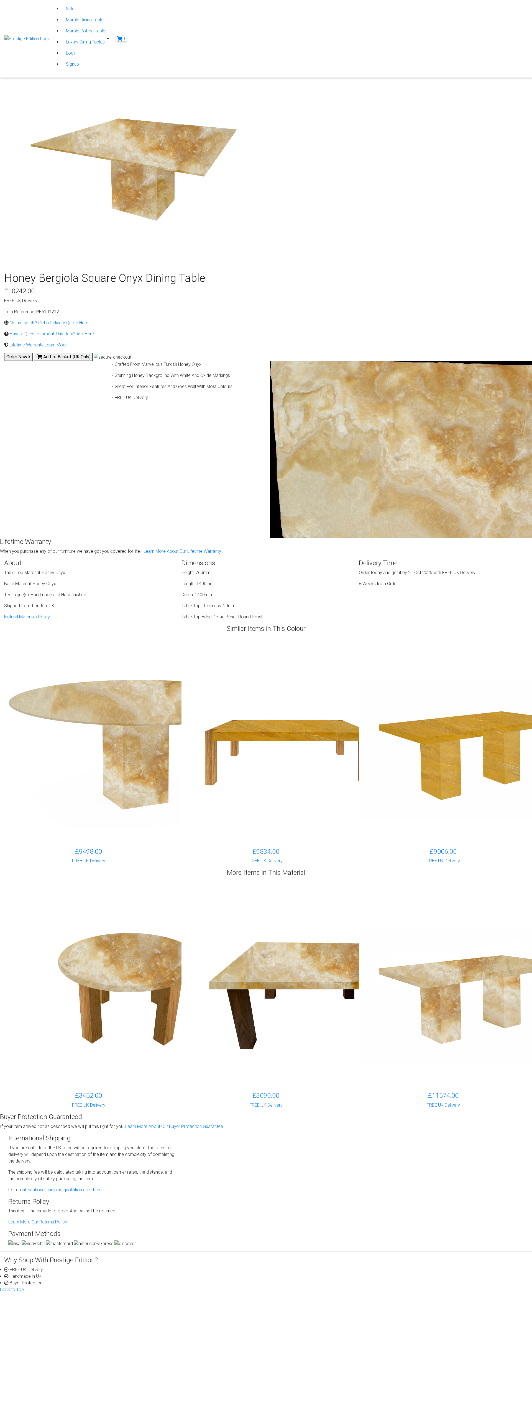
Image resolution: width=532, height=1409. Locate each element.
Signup (72, 64)
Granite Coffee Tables (169, 1308)
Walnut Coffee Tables (169, 1354)
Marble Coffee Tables (87, 31)
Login (71, 53)
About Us (24, 1308)
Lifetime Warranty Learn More (38, 345)
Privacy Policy (33, 1372)
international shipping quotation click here (61, 1189)
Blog (418, 1308)
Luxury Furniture (163, 1361)
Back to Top (12, 1289)
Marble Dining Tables (86, 19)
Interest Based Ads (38, 1385)
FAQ (285, 1328)
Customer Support (33, 1314)
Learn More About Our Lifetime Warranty (182, 551)
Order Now (17, 356)
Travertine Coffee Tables (172, 1334)
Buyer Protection (297, 1308)
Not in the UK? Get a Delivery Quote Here (48, 322)
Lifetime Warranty (298, 1314)
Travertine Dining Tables (171, 1341)
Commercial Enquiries (302, 1321)
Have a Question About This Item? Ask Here (51, 333)
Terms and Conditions (40, 1392)
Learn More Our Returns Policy (37, 1222)
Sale (70, 8)
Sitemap (27, 1399)
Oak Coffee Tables (166, 1348)
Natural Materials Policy (27, 616)
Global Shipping (296, 1334)
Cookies (27, 1379)
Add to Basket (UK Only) (66, 356)
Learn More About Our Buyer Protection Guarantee (174, 1126)
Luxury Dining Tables (85, 42)
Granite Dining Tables (168, 1314)
